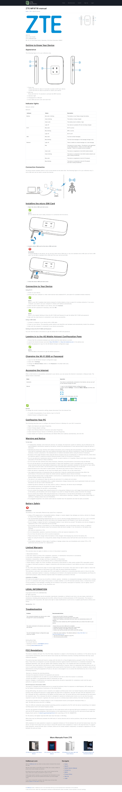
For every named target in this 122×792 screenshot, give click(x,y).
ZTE (30, 11)
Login (92, 2)
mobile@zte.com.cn (43, 643)
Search (66, 766)
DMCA (66, 772)
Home (63, 2)
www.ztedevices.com (37, 645)
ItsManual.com (33, 763)
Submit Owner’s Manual (70, 768)
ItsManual (29, 787)
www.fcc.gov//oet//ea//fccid (47, 713)
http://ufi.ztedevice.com (67, 342)
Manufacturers (71, 2)
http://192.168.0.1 (54, 342)
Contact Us (67, 770)
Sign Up (86, 2)
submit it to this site (34, 781)
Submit (79, 2)
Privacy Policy (68, 774)
